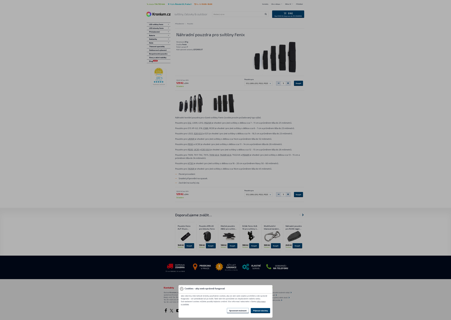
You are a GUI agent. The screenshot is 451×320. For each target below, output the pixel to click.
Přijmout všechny (260, 311)
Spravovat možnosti (238, 311)
